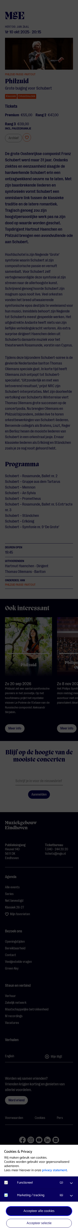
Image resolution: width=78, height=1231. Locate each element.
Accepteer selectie (39, 1223)
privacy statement (54, 1170)
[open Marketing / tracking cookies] (71, 1195)
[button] (41, 1182)
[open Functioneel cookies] (71, 1183)
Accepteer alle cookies (39, 1211)
